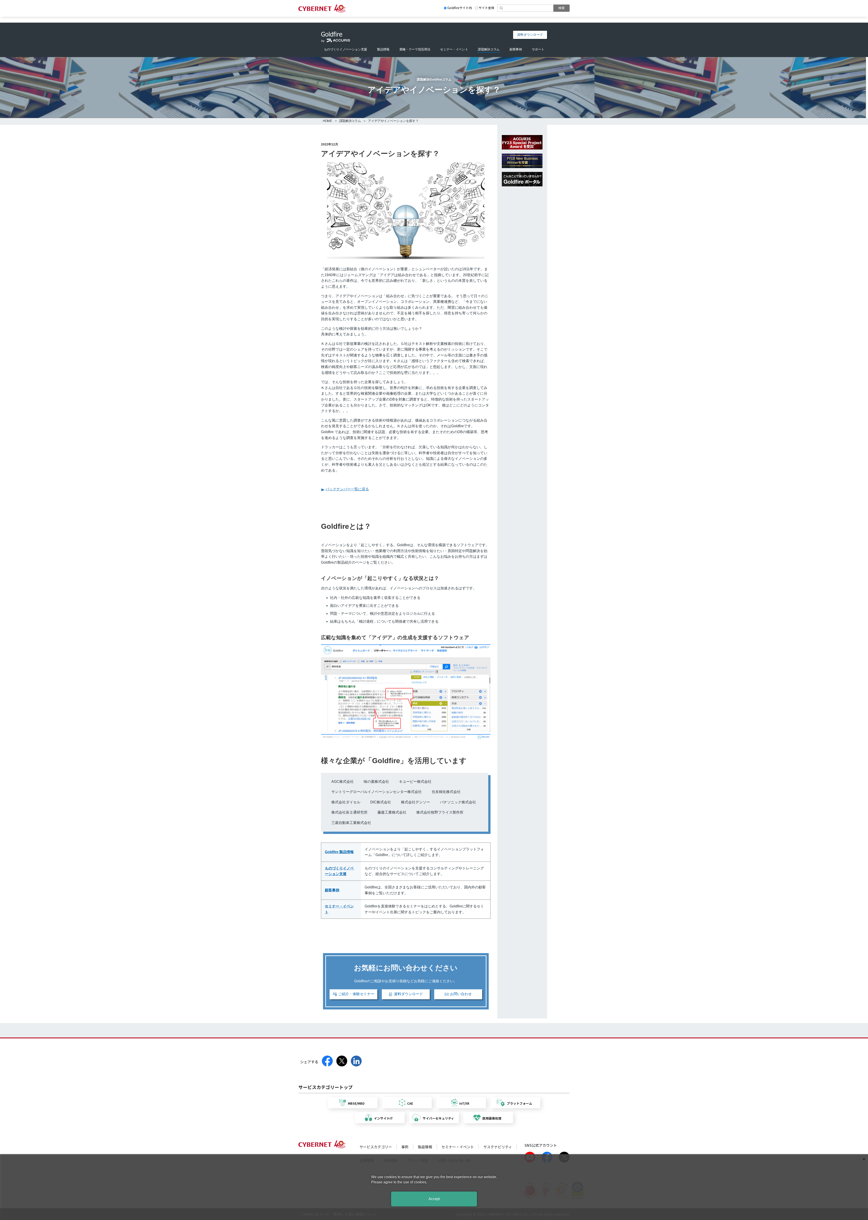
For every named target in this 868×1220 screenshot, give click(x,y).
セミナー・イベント (454, 49)
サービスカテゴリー (375, 1146)
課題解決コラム (489, 49)
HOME (327, 121)
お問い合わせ (461, 994)
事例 (404, 1146)
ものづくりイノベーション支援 (345, 49)
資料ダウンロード (530, 34)
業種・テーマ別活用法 (414, 49)
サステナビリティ (497, 1146)
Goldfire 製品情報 (339, 852)
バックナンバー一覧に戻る (347, 489)
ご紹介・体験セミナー (356, 994)
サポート (538, 49)
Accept (434, 1199)
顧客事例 (515, 49)
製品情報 (383, 49)
